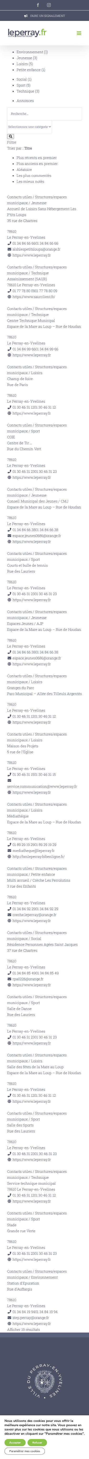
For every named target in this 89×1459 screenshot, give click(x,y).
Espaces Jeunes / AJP (25, 623)
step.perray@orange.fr (31, 1317)
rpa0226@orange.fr (28, 978)
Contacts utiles (19, 196)
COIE (11, 437)
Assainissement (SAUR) (27, 278)
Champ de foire (20, 378)
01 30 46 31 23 (46, 471)
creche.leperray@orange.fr (34, 914)
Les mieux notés (30, 181)
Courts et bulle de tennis (27, 565)
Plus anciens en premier (37, 163)
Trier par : (19, 148)
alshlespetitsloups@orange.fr (36, 249)
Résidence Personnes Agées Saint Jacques (42, 944)
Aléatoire (24, 169)
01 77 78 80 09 (46, 290)
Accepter (15, 1443)
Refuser (37, 1443)
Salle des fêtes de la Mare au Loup (35, 1066)
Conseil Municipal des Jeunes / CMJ (37, 501)
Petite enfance (29, 69)
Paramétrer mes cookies (24, 1451)
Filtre (11, 142)
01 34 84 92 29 (46, 908)
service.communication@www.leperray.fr (42, 786)
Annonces (25, 100)
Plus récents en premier (37, 157)
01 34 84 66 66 (46, 243)
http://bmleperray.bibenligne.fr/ (39, 856)
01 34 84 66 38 (46, 529)
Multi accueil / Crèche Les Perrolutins (38, 880)
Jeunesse (24, 57)
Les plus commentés (34, 175)
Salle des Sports (20, 1125)
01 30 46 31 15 (45, 774)
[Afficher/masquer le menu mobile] (79, 33)
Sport (21, 85)
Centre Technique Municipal (31, 320)
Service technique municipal (31, 1183)
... (31, 442)
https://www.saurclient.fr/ (34, 296)
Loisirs (22, 63)
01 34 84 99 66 (46, 349)
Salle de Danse (19, 1008)
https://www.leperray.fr (32, 255)
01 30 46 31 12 (45, 407)
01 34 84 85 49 (47, 973)
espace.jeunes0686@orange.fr (37, 535)
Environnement (30, 51)
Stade (11, 1224)
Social (22, 79)
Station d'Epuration (23, 1283)
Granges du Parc (20, 687)
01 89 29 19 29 (45, 844)
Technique (25, 91)
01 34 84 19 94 (46, 1311)
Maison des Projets (22, 746)
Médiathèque (18, 816)
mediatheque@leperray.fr (34, 850)
